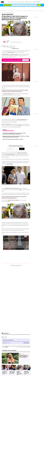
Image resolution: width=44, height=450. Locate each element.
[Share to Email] (14, 46)
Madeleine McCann (10, 52)
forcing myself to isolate (8, 93)
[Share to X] (8, 46)
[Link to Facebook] (37, 2)
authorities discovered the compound (11, 188)
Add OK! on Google (16, 48)
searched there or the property (13, 200)
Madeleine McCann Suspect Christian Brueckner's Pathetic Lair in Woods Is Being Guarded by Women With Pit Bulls (16, 136)
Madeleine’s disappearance (22, 152)
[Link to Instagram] (38, 2)
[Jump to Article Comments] (2, 46)
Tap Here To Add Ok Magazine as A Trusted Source (12, 60)
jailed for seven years (14, 54)
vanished (19, 125)
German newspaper (21, 119)
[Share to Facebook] (5, 46)
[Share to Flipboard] (11, 46)
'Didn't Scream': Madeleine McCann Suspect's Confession (13, 139)
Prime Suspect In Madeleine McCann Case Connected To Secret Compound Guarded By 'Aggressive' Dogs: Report (14, 133)
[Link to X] (40, 2)
